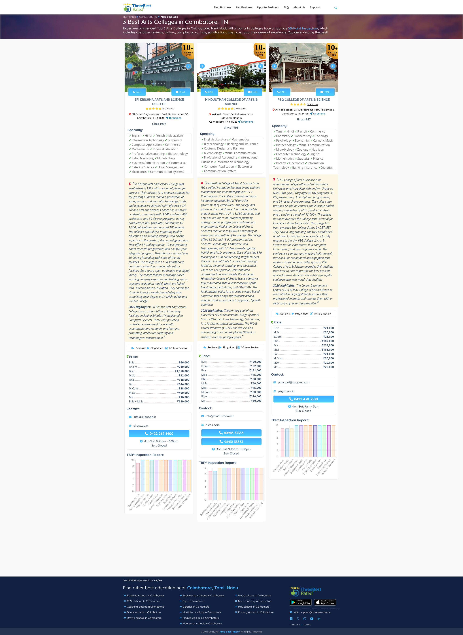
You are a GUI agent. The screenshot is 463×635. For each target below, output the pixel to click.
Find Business (222, 7)
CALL (138, 91)
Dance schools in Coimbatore (144, 612)
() (168, 108)
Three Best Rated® (229, 631)
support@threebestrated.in (316, 612)
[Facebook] (291, 618)
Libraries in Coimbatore (196, 606)
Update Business (268, 7)
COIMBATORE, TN (148, 17)
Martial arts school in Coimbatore (202, 612)
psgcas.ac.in (286, 391)
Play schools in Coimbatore (253, 606)
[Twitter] (298, 618)
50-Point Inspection (303, 28)
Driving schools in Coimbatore (144, 617)
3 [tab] (158, 83)
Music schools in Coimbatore (254, 595)
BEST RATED (129, 17)
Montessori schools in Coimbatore (202, 623)
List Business (244, 7)
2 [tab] (155, 83)
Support (315, 7)
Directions (174, 118)
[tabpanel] (159, 67)
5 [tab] (164, 83)
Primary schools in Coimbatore (256, 612)
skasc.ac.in (140, 425)
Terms (307, 625)
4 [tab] (161, 83)
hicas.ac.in (213, 425)
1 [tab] (153, 83)
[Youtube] (311, 618)
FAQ (286, 7)
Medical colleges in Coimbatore (201, 617)
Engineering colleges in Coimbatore (203, 595)
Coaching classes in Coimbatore (145, 606)
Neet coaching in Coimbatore (255, 601)
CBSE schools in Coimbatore (143, 601)
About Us (299, 7)
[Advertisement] (231, 551)
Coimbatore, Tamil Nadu (212, 587)
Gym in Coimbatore (194, 601)
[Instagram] (304, 618)
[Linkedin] (319, 618)
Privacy (295, 625)
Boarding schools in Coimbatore (145, 595)
